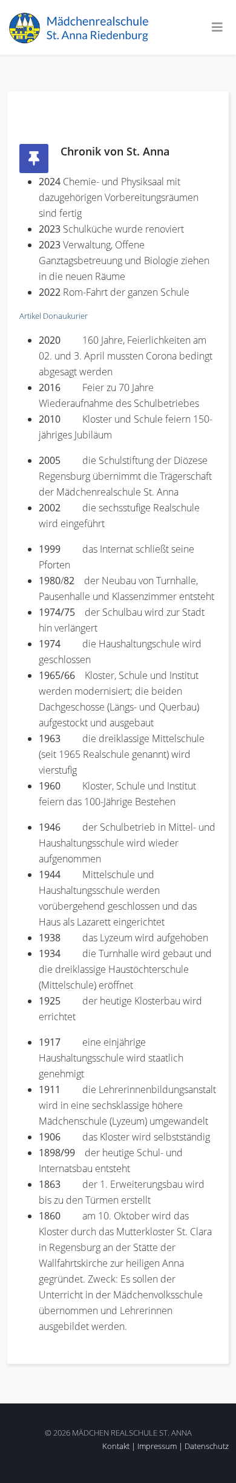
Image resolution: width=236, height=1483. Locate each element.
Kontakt (115, 1445)
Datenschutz (207, 1445)
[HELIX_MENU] (217, 27)
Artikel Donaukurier (53, 315)
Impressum (157, 1445)
